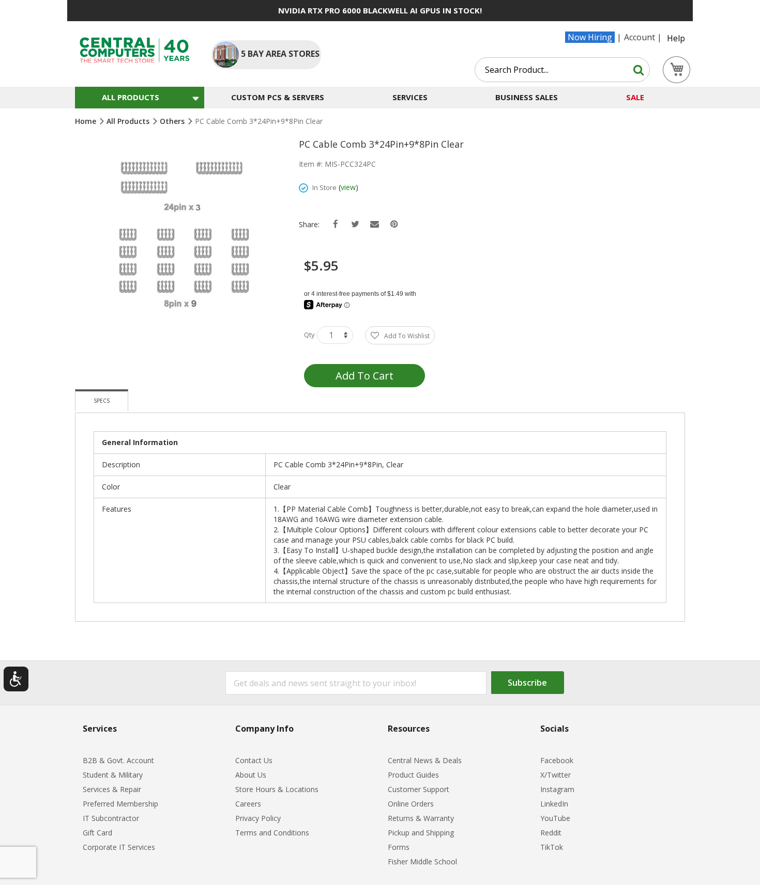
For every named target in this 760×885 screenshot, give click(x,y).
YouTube (555, 818)
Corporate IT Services (119, 847)
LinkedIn (554, 804)
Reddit (550, 832)
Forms (398, 847)
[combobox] (562, 69)
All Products (129, 121)
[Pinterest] (394, 224)
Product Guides (413, 775)
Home (86, 121)
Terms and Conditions (272, 832)
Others (173, 121)
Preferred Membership (120, 804)
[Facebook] (335, 224)
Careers (248, 804)
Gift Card (97, 832)
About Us (250, 775)
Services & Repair (112, 789)
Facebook (556, 760)
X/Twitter (555, 775)
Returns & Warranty (421, 818)
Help (676, 38)
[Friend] (374, 224)
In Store (324, 187)
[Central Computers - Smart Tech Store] (134, 50)
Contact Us (253, 760)
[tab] (101, 400)
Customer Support (418, 789)
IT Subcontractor (111, 818)
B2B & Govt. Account (118, 760)
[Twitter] (354, 224)
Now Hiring (590, 37)
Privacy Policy (258, 818)
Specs (102, 400)
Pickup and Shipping (421, 832)
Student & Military (113, 775)
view (348, 187)
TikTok (551, 847)
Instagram (557, 789)
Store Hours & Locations (276, 789)
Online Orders (411, 804)
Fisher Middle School (422, 861)
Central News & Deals (425, 760)
